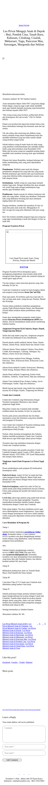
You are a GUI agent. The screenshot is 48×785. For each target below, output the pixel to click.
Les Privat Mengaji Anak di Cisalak (17, 627)
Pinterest (29, 662)
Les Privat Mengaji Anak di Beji (15, 624)
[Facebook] (19, 774)
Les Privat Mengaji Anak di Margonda (17, 634)
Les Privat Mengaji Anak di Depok (19, 629)
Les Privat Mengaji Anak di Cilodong (16, 625)
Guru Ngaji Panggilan (16, 709)
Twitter (22, 662)
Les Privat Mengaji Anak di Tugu (18, 647)
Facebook (6, 662)
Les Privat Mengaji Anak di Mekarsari (17, 636)
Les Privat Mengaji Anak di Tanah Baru (17, 645)
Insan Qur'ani (24, 25)
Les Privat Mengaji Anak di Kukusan (16, 631)
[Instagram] (24, 774)
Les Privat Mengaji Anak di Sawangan (18, 642)
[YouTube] (29, 774)
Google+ (14, 662)
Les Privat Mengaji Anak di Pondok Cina (19, 640)
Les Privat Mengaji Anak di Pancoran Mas (17, 638)
